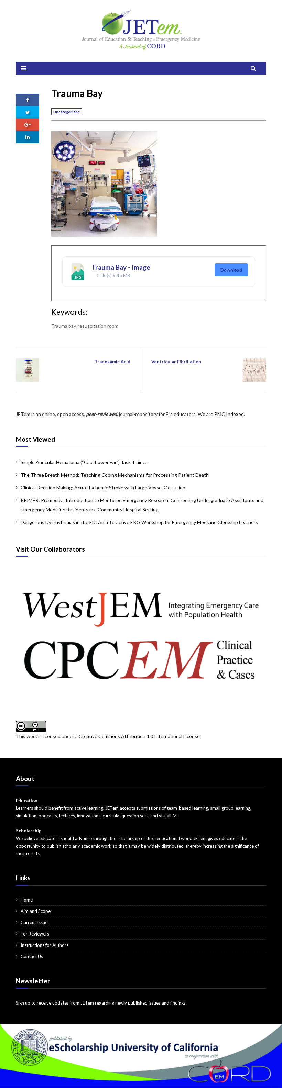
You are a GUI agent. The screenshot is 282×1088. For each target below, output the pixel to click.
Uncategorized (66, 112)
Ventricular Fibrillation (176, 361)
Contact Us (32, 956)
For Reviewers (35, 934)
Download (231, 270)
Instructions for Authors (44, 945)
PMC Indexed (229, 414)
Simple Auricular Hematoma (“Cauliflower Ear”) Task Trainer (84, 462)
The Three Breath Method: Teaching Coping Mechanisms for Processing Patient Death (115, 475)
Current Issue (34, 922)
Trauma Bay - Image (120, 267)
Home (27, 900)
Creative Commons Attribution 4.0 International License (139, 736)
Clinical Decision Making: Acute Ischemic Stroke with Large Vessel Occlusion (103, 487)
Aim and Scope (36, 911)
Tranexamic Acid (112, 361)
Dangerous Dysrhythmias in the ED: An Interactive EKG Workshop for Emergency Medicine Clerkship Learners (139, 522)
